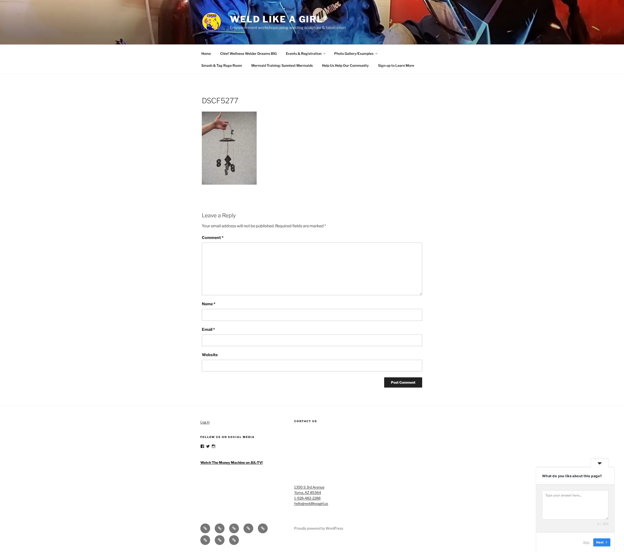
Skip (586, 542)
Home (206, 53)
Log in (205, 422)
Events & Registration (304, 53)
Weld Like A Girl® (279, 19)
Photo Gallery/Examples (353, 53)
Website (210, 354)
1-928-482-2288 (307, 498)
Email (208, 329)
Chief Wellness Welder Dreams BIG (248, 53)
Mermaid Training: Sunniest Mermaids (282, 65)
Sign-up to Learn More (396, 65)
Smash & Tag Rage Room (221, 65)
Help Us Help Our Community (345, 65)
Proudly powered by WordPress (318, 528)
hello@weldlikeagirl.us (311, 503)
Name (208, 304)
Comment (213, 237)
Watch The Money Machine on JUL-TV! (231, 462)
